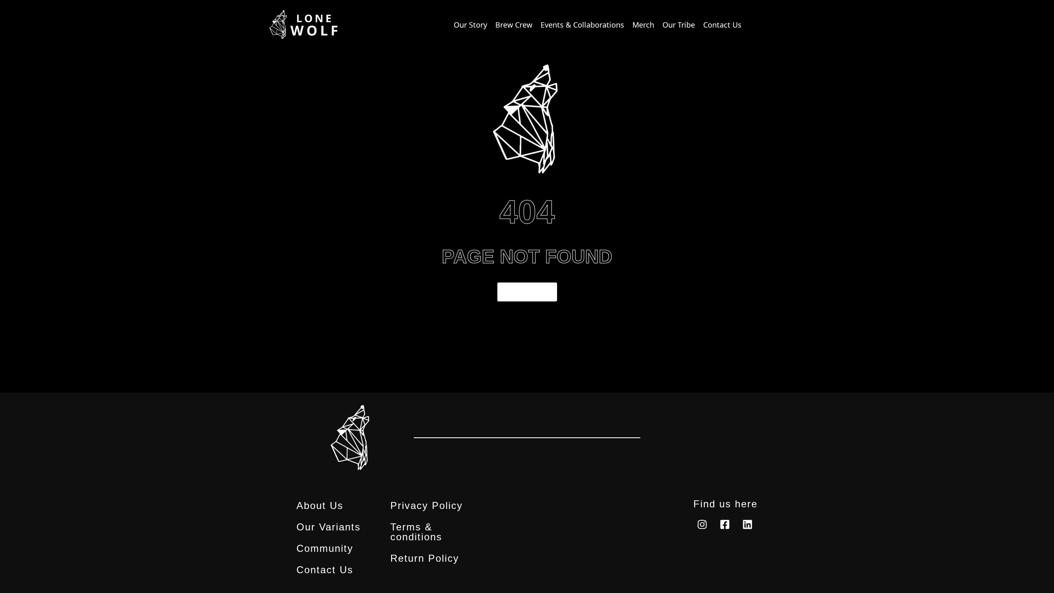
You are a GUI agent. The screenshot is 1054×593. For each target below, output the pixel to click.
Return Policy (424, 558)
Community (324, 548)
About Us (319, 506)
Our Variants (328, 527)
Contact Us (324, 570)
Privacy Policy (426, 506)
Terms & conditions (416, 532)
